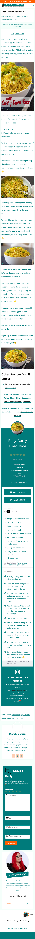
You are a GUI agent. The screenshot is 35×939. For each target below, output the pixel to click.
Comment (9, 795)
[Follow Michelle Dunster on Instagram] (17, 756)
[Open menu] (33, 5)
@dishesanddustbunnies (17, 690)
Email (8, 826)
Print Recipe (19, 492)
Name (8, 817)
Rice (16, 718)
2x (12, 511)
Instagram (8, 402)
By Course (25, 715)
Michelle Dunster (8, 16)
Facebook (27, 402)
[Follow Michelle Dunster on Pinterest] (21, 756)
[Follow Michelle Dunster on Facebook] (13, 756)
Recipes (10, 718)
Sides (21, 718)
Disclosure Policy (17, 27)
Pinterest (18, 402)
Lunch (3, 718)
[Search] (27, 903)
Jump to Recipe (17, 34)
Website (8, 836)
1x (9, 511)
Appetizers (16, 715)
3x (16, 511)
